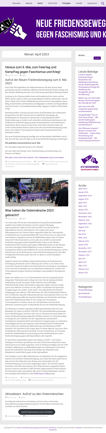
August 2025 (83, 199)
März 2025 (82, 206)
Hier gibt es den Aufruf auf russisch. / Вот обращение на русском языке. (34, 157)
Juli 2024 (82, 231)
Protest (61, 161)
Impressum (92, 3)
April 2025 (82, 203)
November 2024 (85, 217)
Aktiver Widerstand (51, 161)
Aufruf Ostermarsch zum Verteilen (36, 412)
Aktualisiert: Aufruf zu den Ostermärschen (34, 394)
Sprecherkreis (26, 161)
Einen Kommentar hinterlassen (42, 380)
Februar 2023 (83, 269)
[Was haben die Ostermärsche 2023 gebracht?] (36, 206)
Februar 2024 (83, 241)
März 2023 (82, 266)
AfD (42, 161)
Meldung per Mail (41, 373)
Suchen (81, 55)
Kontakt (79, 3)
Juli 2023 (81, 259)
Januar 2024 (83, 245)
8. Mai (38, 161)
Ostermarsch (51, 378)
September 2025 (85, 196)
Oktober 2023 (83, 255)
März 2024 (82, 238)
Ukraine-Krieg (21, 164)
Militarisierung (40, 378)
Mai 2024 (82, 234)
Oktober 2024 (84, 220)
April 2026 (82, 189)
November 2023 (84, 252)
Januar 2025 (83, 210)
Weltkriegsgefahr (33, 164)
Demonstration (28, 378)
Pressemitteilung (14, 161)
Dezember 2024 (84, 213)
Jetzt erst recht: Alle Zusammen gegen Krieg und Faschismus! (88, 108)
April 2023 (82, 262)
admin (24, 75)
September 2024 (85, 224)
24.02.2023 (52, 3)
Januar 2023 (83, 273)
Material (29, 3)
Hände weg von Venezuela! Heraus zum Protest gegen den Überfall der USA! (89, 100)
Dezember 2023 (84, 248)
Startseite (16, 3)
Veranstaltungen (85, 297)
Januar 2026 (83, 192)
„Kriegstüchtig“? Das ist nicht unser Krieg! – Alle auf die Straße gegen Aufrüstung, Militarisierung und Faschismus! (89, 120)
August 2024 (83, 227)
